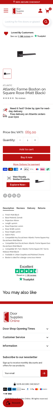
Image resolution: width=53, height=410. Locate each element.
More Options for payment (26, 164)
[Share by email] (19, 195)
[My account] (40, 11)
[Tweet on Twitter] (14, 195)
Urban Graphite (21, 255)
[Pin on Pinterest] (10, 195)
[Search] (46, 22)
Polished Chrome (37, 255)
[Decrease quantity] (20, 140)
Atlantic (7, 85)
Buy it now (26, 157)
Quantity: (9, 140)
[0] (47, 11)
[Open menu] (6, 10)
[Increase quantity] (35, 140)
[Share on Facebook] (5, 195)
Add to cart (26, 149)
